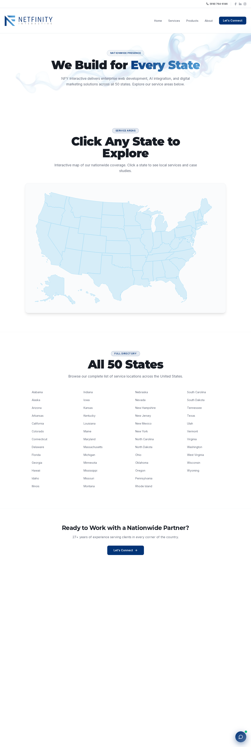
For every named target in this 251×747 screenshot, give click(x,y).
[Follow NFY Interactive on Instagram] (245, 4)
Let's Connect (232, 20)
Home (158, 20)
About (209, 20)
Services (174, 20)
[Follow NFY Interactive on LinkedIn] (240, 4)
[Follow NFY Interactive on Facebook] (235, 4)
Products (192, 20)
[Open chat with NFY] (240, 736)
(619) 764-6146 (219, 3)
